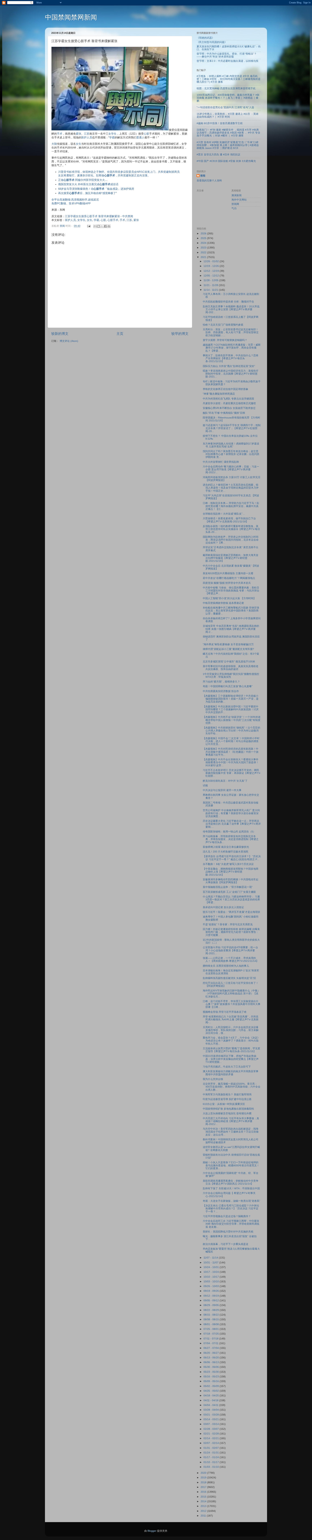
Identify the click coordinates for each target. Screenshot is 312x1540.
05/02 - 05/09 (211, 1386)
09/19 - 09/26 (211, 1291)
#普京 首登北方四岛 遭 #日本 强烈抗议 (218, 154)
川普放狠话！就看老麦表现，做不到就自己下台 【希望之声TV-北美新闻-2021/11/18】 (229, 520)
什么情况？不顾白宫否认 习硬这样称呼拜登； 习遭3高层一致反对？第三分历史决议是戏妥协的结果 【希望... (231, 899)
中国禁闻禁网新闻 (71, 17)
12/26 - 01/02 (211, 261)
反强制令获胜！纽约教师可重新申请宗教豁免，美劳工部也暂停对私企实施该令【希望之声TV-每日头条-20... (231, 529)
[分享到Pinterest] (109, 226)
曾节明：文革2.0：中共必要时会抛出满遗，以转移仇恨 (227, 61)
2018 (204, 1482)
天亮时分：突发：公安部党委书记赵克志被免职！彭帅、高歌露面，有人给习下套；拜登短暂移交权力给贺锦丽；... (231, 332)
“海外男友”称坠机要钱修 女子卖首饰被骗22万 (228, 644)
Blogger (152, 1531)
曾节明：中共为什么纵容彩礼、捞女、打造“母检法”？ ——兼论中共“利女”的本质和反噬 (227, 55)
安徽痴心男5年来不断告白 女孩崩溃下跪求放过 (229, 408)
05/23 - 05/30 (211, 1372)
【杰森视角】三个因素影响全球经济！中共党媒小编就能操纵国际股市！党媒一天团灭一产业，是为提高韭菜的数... (231, 699)
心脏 (146, 133)
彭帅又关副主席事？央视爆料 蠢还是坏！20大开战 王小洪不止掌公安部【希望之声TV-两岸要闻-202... (231, 309)
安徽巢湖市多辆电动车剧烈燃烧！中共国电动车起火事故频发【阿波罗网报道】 (230, 881)
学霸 (112, 137)
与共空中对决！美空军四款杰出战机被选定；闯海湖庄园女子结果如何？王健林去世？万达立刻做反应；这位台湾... (231, 1131)
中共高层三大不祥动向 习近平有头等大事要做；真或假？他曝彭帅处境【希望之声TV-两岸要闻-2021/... (231, 1121)
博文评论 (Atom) (69, 341)
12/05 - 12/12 (211, 275)
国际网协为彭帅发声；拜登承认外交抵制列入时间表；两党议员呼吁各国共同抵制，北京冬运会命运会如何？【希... (231, 540)
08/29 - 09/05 (211, 1305)
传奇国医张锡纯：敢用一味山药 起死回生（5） (229, 831)
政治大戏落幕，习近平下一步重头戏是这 (225, 1244)
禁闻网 (235, 204)
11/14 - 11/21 (211, 290)
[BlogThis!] (98, 226)
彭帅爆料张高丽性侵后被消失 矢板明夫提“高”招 (229, 978)
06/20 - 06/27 (211, 1353)
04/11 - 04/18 (211, 1400)
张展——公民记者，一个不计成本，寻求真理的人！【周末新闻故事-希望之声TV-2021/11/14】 (231, 959)
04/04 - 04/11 (211, 1405)
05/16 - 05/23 (211, 1376)
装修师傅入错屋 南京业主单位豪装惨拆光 (226, 847)
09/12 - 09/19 (211, 1295)
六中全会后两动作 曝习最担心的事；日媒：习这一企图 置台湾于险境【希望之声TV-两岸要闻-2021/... (231, 469)
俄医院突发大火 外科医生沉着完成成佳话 (88, 184)
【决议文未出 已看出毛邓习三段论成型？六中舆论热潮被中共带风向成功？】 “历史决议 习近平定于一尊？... (231, 1208)
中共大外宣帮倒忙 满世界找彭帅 (221, 462)
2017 (204, 1487)
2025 (204, 238)
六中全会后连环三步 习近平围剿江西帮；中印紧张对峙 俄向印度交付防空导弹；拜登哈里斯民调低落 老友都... (231, 1224)
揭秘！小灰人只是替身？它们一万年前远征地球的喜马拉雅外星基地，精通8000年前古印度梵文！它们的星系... (231, 1165)
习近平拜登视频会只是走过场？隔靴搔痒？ (227, 1216)
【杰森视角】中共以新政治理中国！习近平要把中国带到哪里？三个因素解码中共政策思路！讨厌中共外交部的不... (231, 709)
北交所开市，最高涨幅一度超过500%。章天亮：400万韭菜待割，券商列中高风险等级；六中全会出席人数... (231, 1086)
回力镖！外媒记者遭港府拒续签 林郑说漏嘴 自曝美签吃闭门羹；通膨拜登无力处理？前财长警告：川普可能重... (231, 932)
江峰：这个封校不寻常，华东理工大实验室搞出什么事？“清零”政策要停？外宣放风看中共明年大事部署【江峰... (231, 1004)
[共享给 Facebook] (105, 226)
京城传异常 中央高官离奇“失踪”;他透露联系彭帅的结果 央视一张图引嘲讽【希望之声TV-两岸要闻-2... (231, 629)
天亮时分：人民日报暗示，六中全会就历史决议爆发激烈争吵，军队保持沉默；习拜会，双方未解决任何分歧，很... (231, 1030)
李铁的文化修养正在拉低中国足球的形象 (225, 389)
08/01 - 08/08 (211, 1324)
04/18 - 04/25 (211, 1395)
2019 (204, 1477)
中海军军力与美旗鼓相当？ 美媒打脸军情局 (227, 1094)
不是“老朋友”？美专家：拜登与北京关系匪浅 (228, 924)
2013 (204, 1506)
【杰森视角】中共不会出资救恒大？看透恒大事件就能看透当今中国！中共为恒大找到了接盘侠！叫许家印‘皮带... (231, 762)
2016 (204, 1491)
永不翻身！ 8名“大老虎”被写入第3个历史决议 (228, 864)
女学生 (112, 133)
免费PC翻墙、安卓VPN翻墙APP (71, 203)
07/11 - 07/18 (211, 1338)
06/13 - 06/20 (211, 1357)
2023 (204, 247)
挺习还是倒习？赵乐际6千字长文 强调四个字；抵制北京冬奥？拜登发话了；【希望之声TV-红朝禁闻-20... (232, 428)
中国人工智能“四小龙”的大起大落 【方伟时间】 (229, 598)
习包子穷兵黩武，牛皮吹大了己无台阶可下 (227, 1066)
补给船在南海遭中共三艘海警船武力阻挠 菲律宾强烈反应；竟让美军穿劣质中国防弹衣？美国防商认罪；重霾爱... (231, 610)
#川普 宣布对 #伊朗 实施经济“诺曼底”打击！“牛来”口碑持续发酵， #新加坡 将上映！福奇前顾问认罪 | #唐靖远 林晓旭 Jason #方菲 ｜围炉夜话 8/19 (228, 145)
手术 (59, 133)
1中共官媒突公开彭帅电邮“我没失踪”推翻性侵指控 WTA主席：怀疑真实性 (231, 675)
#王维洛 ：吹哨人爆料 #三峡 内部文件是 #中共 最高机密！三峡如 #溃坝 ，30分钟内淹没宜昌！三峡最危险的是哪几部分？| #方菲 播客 (229, 79)
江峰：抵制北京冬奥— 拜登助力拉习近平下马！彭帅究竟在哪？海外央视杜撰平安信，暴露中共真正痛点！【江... (231, 506)
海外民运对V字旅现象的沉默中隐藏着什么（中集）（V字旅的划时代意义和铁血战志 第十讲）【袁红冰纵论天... (231, 993)
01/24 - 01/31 (211, 1452)
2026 (204, 233)
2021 (204, 257)
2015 (204, 1496)
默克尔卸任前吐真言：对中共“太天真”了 (225, 780)
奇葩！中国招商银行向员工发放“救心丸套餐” (228, 686)
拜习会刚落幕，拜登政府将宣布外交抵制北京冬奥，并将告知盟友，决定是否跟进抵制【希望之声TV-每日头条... (231, 839)
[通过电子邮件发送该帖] (88, 226)
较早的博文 (179, 334)
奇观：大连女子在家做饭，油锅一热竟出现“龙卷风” (231, 1201)
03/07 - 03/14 (211, 1424)
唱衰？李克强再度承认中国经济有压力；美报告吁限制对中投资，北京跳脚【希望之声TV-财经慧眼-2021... (230, 374)
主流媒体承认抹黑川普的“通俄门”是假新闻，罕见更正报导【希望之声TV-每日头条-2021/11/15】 (231, 1050)
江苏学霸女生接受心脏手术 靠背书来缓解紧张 (92, 216)
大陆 (54, 143)
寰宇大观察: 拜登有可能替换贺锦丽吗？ (225, 340)
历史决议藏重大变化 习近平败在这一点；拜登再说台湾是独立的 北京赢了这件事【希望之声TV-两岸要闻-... (232, 824)
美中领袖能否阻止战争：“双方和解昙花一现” (228, 887)
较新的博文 (59, 334)
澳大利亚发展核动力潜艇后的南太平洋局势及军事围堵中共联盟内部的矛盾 (230, 1073)
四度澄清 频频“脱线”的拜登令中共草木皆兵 (227, 583)
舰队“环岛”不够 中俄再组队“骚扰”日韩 (224, 413)
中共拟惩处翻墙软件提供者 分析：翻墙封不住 (228, 301)
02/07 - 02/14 (211, 1443)
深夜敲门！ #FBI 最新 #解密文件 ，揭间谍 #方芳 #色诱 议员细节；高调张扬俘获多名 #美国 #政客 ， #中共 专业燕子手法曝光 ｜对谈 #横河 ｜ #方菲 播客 (228, 132)
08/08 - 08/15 (211, 1319)
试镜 (205, 785)
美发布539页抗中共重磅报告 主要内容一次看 (228, 573)
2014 (204, 1501)
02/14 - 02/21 (211, 1438)
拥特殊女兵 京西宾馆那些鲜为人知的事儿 (226, 966)
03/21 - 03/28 (211, 1414)
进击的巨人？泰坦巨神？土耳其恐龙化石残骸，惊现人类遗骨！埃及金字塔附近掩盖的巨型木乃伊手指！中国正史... (231, 488)
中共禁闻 (127, 216)
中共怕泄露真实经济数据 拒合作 (221, 691)
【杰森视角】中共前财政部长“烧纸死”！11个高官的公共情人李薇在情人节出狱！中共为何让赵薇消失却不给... (231, 730)
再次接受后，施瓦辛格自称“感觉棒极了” (87, 193)
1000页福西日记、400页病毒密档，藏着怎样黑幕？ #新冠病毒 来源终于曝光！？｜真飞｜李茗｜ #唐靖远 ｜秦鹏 (228, 98)
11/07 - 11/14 (211, 1257)
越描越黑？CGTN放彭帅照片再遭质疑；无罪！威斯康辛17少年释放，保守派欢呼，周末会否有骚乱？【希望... (232, 347)
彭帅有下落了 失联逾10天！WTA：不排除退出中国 (231, 1188)
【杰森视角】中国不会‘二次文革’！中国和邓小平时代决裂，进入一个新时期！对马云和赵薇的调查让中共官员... (231, 741)
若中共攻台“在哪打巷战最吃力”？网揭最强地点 (229, 578)
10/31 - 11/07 (211, 1262)
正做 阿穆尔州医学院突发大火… (83, 180)
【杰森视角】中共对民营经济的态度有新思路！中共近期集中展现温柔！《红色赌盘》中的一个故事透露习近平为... (231, 752)
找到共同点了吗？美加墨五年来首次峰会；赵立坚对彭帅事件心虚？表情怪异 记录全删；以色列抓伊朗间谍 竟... (231, 454)
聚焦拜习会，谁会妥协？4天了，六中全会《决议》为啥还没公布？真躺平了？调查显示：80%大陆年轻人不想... (231, 1040)
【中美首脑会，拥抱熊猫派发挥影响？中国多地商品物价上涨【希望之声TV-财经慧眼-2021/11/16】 (230, 871)
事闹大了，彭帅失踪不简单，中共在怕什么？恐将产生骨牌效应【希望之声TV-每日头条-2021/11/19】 (230, 358)
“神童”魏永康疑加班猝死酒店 (219, 393)
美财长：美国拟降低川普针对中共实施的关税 (228, 1231)
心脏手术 (112, 220)
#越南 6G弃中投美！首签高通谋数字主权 (220, 123)
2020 (204, 1473)
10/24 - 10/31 (211, 1267)
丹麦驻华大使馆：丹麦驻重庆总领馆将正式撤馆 (229, 403)
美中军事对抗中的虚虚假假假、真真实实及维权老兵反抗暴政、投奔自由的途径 (230, 668)
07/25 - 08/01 (211, 1329)
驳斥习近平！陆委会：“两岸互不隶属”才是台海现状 (231, 912)
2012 (204, 1511)
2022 (204, 252)
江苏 (86, 133)
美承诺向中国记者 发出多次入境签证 (223, 907)
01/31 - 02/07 (211, 1448)
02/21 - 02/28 (211, 1433)
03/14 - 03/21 (211, 1419)
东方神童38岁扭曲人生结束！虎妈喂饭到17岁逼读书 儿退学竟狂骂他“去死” (231, 445)
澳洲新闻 (236, 195)
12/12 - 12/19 (211, 271)
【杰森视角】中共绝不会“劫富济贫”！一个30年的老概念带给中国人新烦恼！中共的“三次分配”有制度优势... (232, 720)
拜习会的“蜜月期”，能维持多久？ (221, 681)
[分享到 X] (102, 226)
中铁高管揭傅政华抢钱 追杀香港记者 (223, 603)
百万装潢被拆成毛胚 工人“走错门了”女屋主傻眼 (229, 892)
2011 (204, 1515)
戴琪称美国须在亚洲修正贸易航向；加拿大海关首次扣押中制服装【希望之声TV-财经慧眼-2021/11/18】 (230, 558)
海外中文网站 (239, 199)
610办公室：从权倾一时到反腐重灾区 (224, 1104)
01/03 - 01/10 (211, 1467)
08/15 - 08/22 (211, 1314)
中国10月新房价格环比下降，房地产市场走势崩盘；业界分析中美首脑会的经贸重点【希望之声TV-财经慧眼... (231, 1059)
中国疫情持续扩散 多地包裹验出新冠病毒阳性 (228, 1108)
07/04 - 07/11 (211, 1343)
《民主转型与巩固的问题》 (212, 42)
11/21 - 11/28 (211, 285)
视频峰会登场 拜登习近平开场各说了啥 (224, 1012)
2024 (204, 243)
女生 (78, 143)
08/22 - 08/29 (211, 1310)
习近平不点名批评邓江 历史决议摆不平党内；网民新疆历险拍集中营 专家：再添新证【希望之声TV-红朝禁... (232, 773)
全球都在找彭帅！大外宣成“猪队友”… (224, 513)
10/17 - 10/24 (211, 1272)
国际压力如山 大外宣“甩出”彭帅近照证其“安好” (229, 366)
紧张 (78, 133)
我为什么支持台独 (213, 1079)
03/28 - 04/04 (211, 1409)
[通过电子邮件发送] (95, 226)
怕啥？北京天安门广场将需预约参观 (223, 324)
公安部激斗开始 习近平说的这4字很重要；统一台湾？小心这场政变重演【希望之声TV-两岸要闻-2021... (230, 950)
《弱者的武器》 (205, 37)
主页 (119, 334)
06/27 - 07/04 (211, 1348)
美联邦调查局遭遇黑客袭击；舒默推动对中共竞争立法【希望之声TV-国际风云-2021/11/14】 (230, 1182)
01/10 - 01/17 (211, 1462)
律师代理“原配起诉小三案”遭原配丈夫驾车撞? (228, 649)
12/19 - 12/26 (211, 266)
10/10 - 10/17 (211, 1276)
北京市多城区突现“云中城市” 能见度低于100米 (229, 661)
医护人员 (86, 137)
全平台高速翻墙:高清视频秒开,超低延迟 (75, 199)
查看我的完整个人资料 (209, 180)
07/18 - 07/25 (211, 1333)
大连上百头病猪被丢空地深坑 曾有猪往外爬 (227, 1113)
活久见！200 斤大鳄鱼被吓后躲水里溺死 (225, 851)
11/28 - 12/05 (211, 280)
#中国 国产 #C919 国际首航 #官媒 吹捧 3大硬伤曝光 (226, 161)
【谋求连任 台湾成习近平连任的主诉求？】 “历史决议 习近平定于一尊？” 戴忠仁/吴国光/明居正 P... (232, 858)
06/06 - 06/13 (211, 1362)
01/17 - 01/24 (211, 1457)
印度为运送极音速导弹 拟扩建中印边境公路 (227, 1099)
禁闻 (202, 175)
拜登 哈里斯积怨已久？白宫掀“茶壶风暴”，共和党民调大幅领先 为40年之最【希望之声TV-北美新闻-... (231, 1019)
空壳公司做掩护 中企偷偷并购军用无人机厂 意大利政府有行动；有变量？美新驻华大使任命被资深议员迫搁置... (231, 813)
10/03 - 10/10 (211, 1281)
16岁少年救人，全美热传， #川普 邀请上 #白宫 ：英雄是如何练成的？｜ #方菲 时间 (227, 115)
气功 (234, 208)
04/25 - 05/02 (211, 1390)
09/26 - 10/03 (211, 1286)
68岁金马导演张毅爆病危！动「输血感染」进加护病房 (96, 188)
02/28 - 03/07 (211, 1429)
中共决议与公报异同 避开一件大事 (222, 790)
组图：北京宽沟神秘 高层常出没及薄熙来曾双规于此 (226, 88)
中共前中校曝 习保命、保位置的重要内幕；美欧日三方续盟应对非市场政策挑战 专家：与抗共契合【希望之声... (231, 590)
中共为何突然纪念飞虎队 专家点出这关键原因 (228, 398)
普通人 (140, 137)
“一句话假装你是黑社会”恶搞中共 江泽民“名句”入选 (225, 107)
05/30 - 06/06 (211, 1367)
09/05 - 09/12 (211, 1300)
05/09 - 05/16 (211, 1381)
